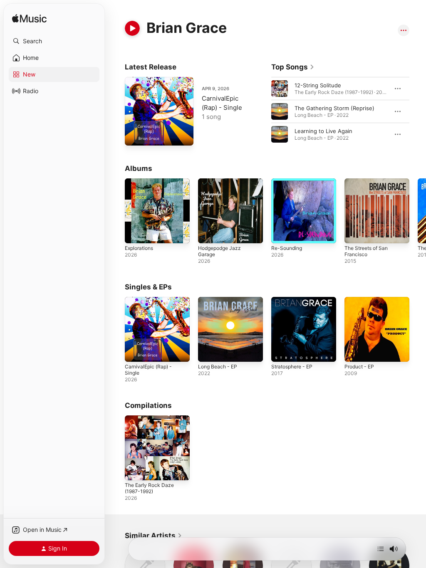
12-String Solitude (318, 85)
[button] (54, 41)
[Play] (132, 28)
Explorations (139, 248)
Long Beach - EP (217, 366)
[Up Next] (381, 549)
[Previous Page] (263, 111)
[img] (29, 19)
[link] (293, 67)
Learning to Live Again (323, 131)
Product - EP (359, 366)
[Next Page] (418, 111)
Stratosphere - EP (291, 366)
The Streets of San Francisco (366, 251)
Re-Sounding (286, 248)
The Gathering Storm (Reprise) (334, 108)
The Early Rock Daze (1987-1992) (149, 488)
